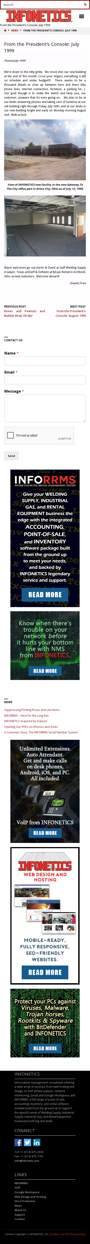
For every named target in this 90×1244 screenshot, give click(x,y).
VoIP (17, 1187)
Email (11, 372)
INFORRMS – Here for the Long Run (26, 715)
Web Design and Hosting (30, 1196)
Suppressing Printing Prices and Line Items (32, 710)
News (18, 1205)
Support (20, 1214)
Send (11, 456)
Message (14, 391)
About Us (20, 1210)
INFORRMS (21, 1183)
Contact (20, 1219)
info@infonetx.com (27, 1160)
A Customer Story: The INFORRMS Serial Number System (41, 732)
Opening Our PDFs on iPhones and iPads (31, 727)
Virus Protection (25, 1201)
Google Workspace (27, 1192)
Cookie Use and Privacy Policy (68, 1234)
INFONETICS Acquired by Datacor (26, 721)
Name (11, 353)
